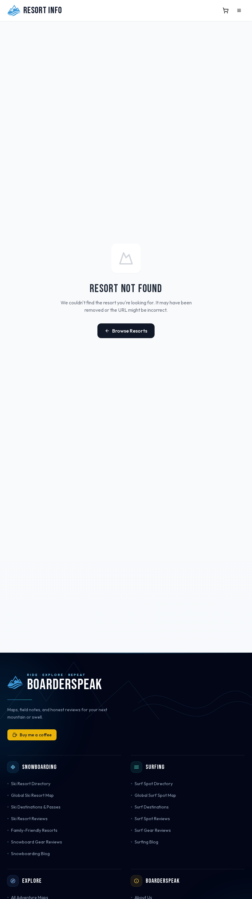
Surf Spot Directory (154, 783)
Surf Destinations (152, 807)
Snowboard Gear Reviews (36, 842)
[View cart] (225, 10)
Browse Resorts (129, 331)
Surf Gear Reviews (153, 830)
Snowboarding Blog (30, 853)
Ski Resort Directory (30, 783)
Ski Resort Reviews (29, 818)
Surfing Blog (146, 842)
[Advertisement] (126, 607)
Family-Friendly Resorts (34, 830)
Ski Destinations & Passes (36, 807)
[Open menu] (239, 10)
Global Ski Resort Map (32, 795)
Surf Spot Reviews (152, 818)
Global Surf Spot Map (155, 795)
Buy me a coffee (36, 735)
